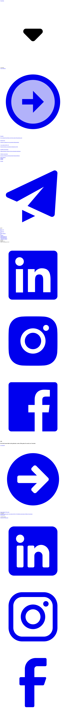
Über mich (7, 512)
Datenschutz (6, 517)
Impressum (2, 517)
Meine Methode (3, 512)
